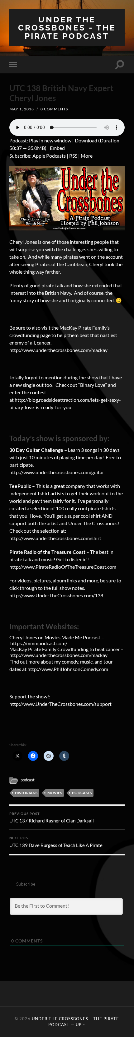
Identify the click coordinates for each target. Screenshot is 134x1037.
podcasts (82, 792)
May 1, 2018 (21, 109)
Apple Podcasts (49, 156)
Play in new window (50, 140)
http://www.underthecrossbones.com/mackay (58, 350)
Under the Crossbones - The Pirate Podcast (67, 28)
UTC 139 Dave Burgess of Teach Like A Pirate (56, 842)
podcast (28, 779)
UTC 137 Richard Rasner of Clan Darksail (51, 818)
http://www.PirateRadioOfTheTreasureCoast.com (62, 567)
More (87, 156)
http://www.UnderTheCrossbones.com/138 (56, 595)
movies (54, 792)
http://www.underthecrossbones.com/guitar (56, 472)
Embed (57, 148)
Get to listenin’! (72, 559)
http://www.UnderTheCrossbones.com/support (60, 704)
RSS (73, 156)
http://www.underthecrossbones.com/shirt (55, 538)
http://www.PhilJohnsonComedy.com (67, 669)
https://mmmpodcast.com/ (38, 643)
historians (26, 792)
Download (86, 140)
